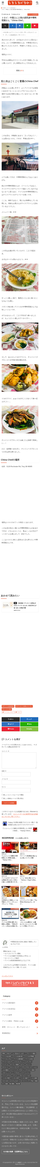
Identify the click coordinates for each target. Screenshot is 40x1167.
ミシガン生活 (7, 709)
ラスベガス (5, 1081)
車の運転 (11, 1083)
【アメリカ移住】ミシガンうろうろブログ (24, 1162)
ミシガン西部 (33, 1078)
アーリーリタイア (7, 1061)
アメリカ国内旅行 (8, 1003)
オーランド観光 (14, 1064)
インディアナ (28, 1061)
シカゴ (35, 1067)
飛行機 (18, 1083)
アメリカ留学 (7, 1015)
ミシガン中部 (6, 1078)
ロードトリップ (25, 1081)
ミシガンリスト (7, 976)
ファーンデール (6, 1075)
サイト (4, 787)
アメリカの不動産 (29, 1056)
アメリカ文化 (29, 1059)
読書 (6, 1083)
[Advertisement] (20, 568)
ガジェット (5, 1067)
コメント (5, 751)
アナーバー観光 (31, 1053)
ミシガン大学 (15, 1078)
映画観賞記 (6, 1033)
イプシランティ (18, 1061)
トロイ (19, 712)
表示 (21, 70)
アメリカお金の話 (17, 1056)
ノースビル (16, 1072)
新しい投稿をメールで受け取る (13, 798)
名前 (4, 771)
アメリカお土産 (6, 1056)
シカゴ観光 (5, 1070)
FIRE (3, 1053)
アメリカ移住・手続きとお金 (12, 1021)
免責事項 (13, 35)
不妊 (32, 1081)
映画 (36, 1081)
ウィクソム (5, 1064)
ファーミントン (25, 1072)
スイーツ (12, 1070)
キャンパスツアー (15, 1067)
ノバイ (9, 1072)
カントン (28, 1064)
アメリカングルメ (9, 712)
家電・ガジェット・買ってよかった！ (16, 1027)
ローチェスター (14, 1081)
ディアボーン (20, 1070)
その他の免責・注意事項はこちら (15, 1151)
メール (5, 779)
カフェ (22, 1064)
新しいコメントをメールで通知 (13, 795)
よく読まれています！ (19, 1053)
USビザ (9, 1053)
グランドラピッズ (27, 1067)
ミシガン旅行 (24, 1078)
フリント (15, 1075)
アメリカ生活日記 (9, 706)
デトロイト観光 (30, 1070)
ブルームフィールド (24, 1075)
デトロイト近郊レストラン (24, 706)
